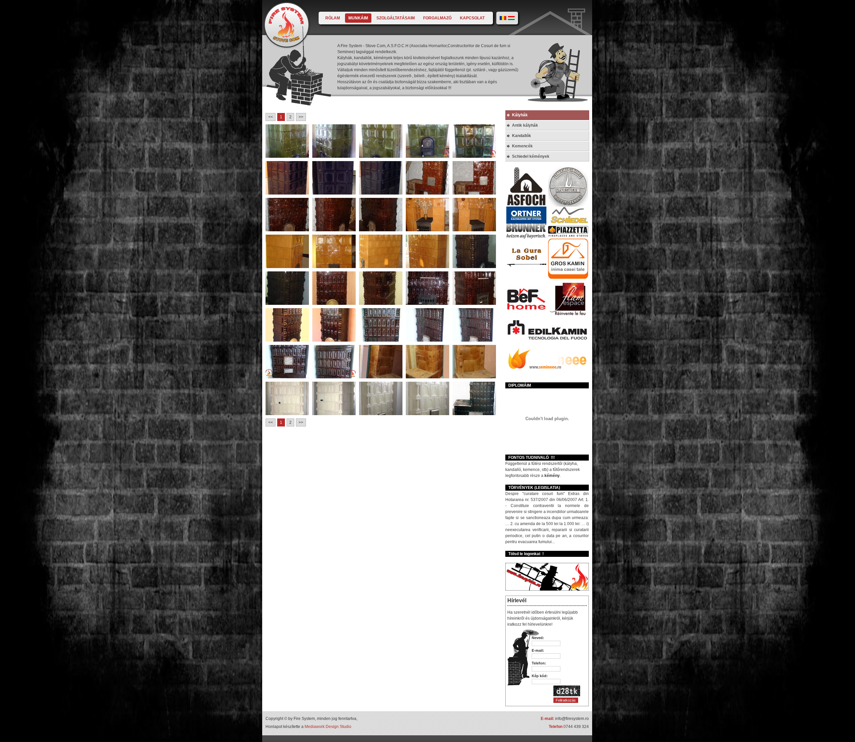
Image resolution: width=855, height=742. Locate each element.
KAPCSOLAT (472, 18)
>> (301, 117)
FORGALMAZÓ (437, 18)
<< (270, 117)
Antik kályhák (525, 125)
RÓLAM (332, 18)
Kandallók (521, 135)
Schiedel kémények (530, 156)
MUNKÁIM (358, 18)
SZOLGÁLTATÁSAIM (395, 18)
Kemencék (522, 146)
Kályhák (520, 115)
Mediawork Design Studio (328, 726)
